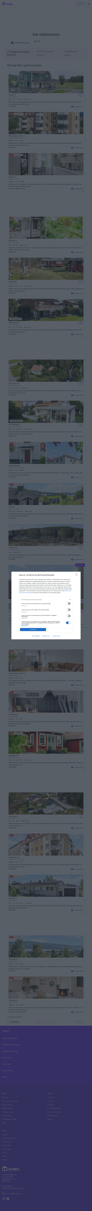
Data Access (46, 636)
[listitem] (46, 600)
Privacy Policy (56, 636)
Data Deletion (36, 636)
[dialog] (46, 605)
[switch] (68, 603)
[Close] (77, 575)
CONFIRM (33, 629)
